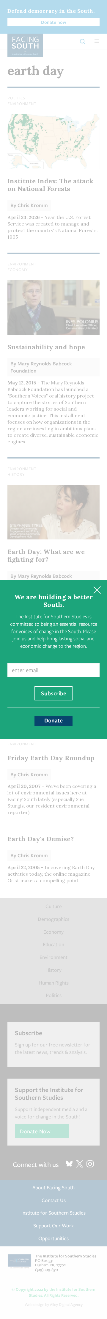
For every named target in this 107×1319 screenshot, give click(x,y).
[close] (97, 590)
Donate (53, 720)
